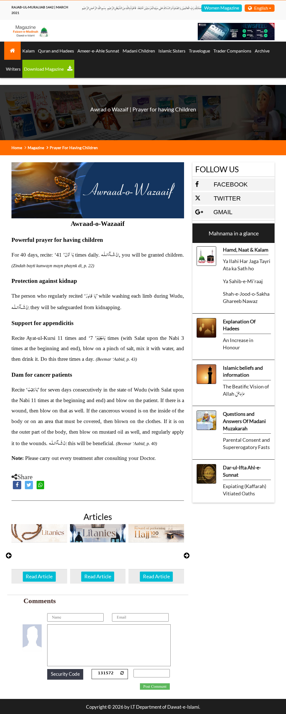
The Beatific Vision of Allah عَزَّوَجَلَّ (246, 390)
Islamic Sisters (171, 50)
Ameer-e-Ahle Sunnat (98, 50)
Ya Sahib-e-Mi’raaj (243, 281)
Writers (13, 68)
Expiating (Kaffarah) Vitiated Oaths (244, 489)
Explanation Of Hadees (239, 325)
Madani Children (139, 50)
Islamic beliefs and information (243, 371)
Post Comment (154, 686)
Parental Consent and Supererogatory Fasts (246, 443)
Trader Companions (232, 50)
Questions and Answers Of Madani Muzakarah (244, 421)
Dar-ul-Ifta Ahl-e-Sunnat (242, 471)
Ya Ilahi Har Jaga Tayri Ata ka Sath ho (246, 264)
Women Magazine (221, 7)
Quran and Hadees (56, 50)
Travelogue (199, 50)
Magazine (36, 147)
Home (16, 147)
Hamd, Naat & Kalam (245, 250)
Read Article (39, 576)
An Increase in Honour (238, 343)
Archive (262, 50)
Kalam (28, 50)
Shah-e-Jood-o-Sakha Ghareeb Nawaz (246, 297)
